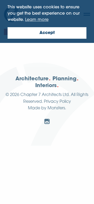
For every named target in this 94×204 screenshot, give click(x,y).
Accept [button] (47, 33)
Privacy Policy (57, 102)
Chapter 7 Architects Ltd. (45, 95)
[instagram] (47, 121)
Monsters (56, 108)
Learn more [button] (37, 20)
